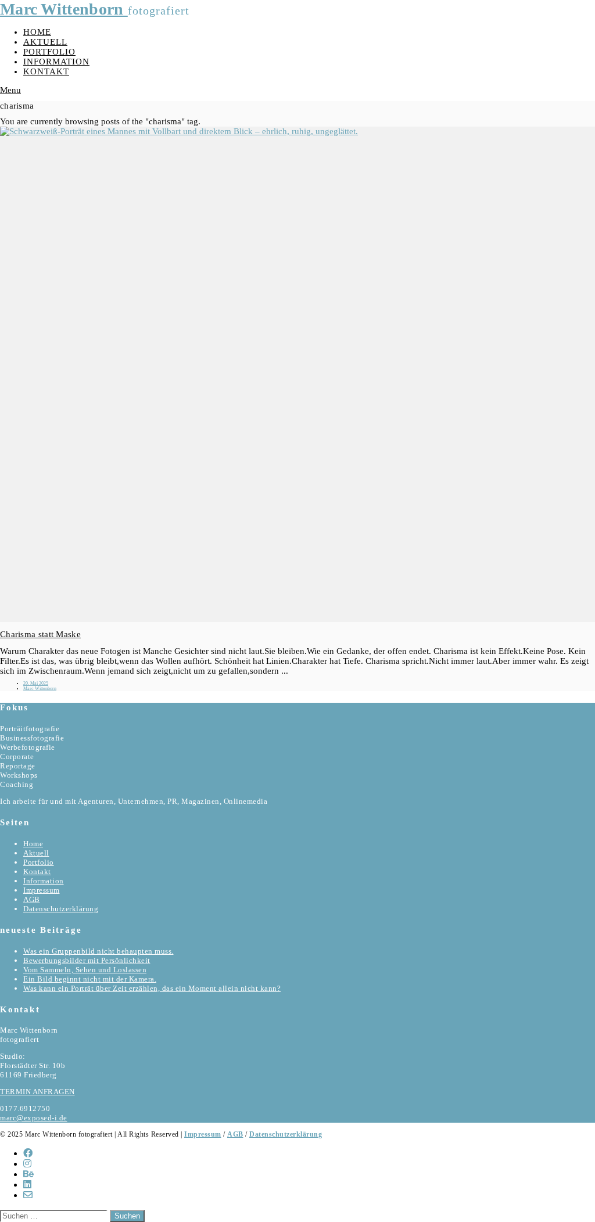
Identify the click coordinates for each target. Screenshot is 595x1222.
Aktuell (45, 41)
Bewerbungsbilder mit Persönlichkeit (86, 960)
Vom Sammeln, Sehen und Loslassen (84, 969)
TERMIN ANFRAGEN (37, 1091)
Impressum (41, 890)
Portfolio (49, 51)
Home (37, 32)
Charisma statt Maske (40, 634)
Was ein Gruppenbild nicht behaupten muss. (98, 951)
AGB (31, 899)
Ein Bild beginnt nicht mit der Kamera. (89, 979)
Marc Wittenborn (64, 9)
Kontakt (46, 71)
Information (56, 61)
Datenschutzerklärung (60, 908)
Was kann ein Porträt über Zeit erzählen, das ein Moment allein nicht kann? (152, 988)
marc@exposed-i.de (33, 1117)
